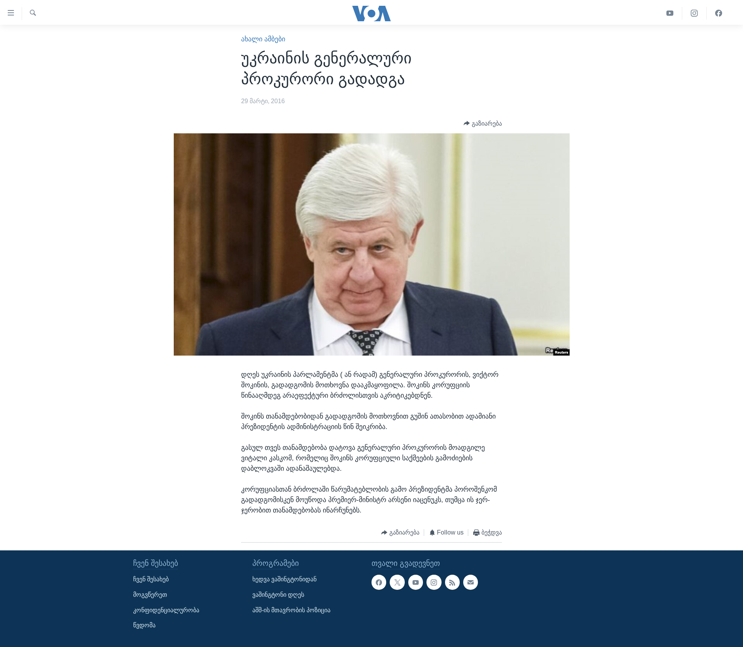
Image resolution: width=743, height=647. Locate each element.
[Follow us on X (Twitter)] (397, 582)
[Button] (483, 123)
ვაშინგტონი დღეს (278, 594)
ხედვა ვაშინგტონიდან (284, 579)
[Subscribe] (470, 582)
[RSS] (452, 582)
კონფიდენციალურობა (166, 609)
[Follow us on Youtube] (415, 582)
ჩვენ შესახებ (151, 579)
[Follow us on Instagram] (433, 582)
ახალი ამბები (263, 39)
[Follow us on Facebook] (379, 582)
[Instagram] (694, 13)
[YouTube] (670, 13)
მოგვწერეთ (150, 594)
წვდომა (144, 625)
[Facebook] (719, 13)
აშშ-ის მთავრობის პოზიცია (291, 609)
